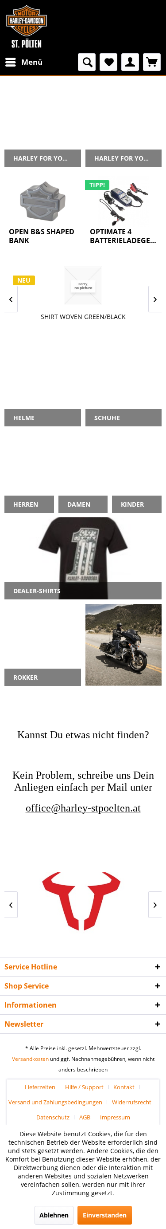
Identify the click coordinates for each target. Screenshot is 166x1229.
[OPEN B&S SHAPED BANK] (43, 201)
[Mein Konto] (130, 62)
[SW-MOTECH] (83, 904)
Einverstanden (105, 1215)
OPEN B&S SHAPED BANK (41, 236)
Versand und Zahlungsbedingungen (55, 1102)
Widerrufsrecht (131, 1102)
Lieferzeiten (40, 1087)
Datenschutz (52, 1117)
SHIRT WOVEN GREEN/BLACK (83, 316)
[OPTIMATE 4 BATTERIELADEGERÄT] (124, 201)
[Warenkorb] (152, 62)
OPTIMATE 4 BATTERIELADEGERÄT (124, 236)
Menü (31, 62)
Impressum (115, 1117)
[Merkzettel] (108, 62)
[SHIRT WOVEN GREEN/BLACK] (83, 286)
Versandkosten (30, 1059)
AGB (84, 1117)
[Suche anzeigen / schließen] (87, 62)
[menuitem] (23, 62)
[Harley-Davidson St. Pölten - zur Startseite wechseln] (26, 26)
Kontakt (124, 1087)
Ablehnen (54, 1215)
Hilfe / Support (84, 1087)
